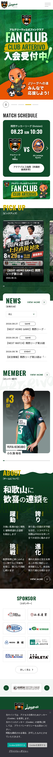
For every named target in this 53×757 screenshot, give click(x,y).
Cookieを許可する (17, 745)
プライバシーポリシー (18, 751)
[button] (14, 104)
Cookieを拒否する (37, 745)
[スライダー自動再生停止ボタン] (6, 105)
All (10, 314)
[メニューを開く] (47, 5)
